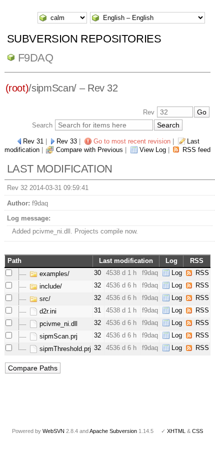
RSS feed (196, 150)
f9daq (36, 58)
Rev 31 (33, 141)
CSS (197, 431)
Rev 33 (66, 141)
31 (97, 310)
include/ (50, 286)
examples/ (54, 274)
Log (177, 272)
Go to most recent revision (132, 141)
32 (97, 285)
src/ (44, 298)
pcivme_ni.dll (58, 324)
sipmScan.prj (58, 336)
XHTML (176, 431)
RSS (202, 272)
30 (97, 272)
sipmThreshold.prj (64, 348)
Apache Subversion (113, 431)
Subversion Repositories (84, 38)
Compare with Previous (89, 150)
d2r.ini (47, 311)
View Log (153, 150)
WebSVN (53, 431)
